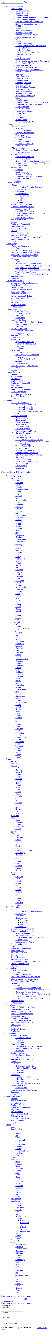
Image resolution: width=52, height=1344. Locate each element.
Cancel (8, 1317)
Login (3, 1317)
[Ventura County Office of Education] (16, 472)
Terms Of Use (42, 1328)
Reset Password (12, 1323)
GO (25, 2)
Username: (5, 1308)
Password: (5, 1312)
